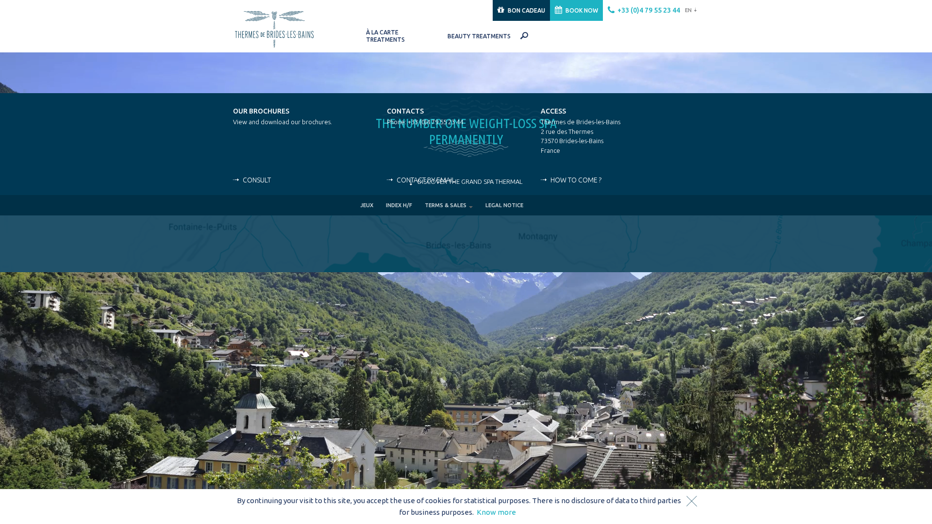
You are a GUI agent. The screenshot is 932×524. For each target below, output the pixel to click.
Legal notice (504, 205)
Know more (496, 512)
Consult (257, 180)
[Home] (284, 28)
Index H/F (399, 205)
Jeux (366, 205)
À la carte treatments (385, 36)
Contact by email (426, 180)
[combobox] (689, 10)
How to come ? (575, 180)
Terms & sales (446, 205)
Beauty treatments (479, 36)
